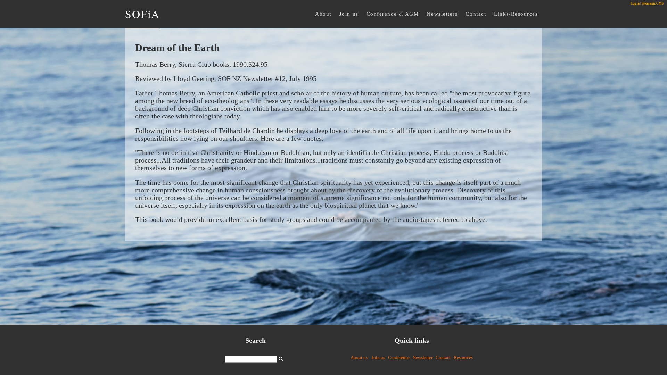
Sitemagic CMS (653, 3)
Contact (476, 14)
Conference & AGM (393, 14)
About (323, 14)
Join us (349, 14)
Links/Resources (516, 14)
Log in (635, 3)
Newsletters (442, 14)
